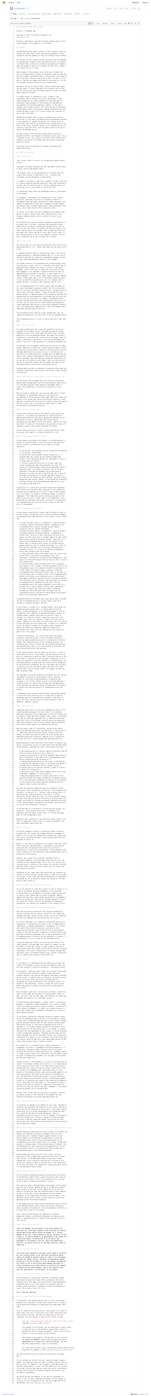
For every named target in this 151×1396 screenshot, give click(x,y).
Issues (24, 14)
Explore (11, 2)
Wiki (78, 14)
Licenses (142, 1394)
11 (115, 8)
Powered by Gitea (8, 1394)
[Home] (4, 2)
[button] (22, 18)
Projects (59, 14)
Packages (48, 14)
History (120, 23)
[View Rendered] (92, 23)
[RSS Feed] (27, 8)
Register (136, 2)
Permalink (105, 23)
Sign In (146, 2)
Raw (98, 23)
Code (15, 14)
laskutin (21, 8)
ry (15, 8)
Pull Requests (35, 14)
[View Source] (89, 23)
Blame (112, 23)
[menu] (134, 1394)
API (147, 1394)
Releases (69, 14)
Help (18, 2)
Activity (87, 14)
